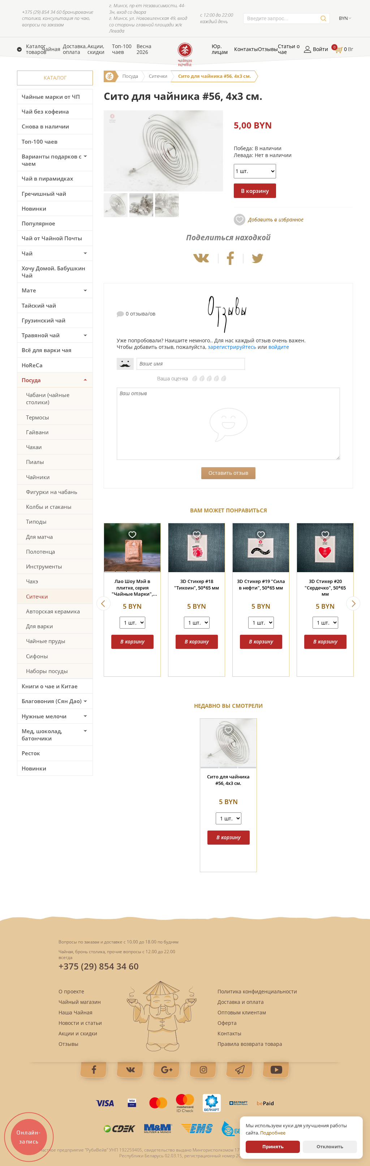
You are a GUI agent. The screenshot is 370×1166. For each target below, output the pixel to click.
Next (353, 603)
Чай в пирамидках (47, 178)
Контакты (246, 49)
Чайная (51, 49)
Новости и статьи (80, 1022)
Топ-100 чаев (122, 49)
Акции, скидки (95, 49)
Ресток (31, 753)
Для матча (39, 536)
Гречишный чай (44, 193)
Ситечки (37, 596)
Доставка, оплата (75, 49)
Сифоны (37, 656)
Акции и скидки (78, 1033)
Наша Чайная (75, 1012)
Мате (29, 290)
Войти (320, 49)
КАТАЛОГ (55, 77)
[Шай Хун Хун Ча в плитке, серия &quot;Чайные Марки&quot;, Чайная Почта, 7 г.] (261, 548)
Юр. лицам (220, 49)
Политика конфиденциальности (257, 991)
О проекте (71, 991)
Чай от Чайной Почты (52, 238)
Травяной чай (41, 335)
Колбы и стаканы (49, 506)
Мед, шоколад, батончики (42, 734)
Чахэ (32, 581)
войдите (278, 346)
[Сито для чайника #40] (132, 548)
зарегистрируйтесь (232, 346)
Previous (103, 603)
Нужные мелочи (44, 716)
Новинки (34, 208)
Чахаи (34, 447)
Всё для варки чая (47, 350)
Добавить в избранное (276, 219)
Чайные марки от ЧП (51, 96)
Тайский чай (39, 305)
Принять (273, 1146)
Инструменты (44, 566)
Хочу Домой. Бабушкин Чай (53, 272)
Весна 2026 (144, 49)
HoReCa (32, 365)
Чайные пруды (45, 641)
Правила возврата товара (250, 1043)
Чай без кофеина (45, 111)
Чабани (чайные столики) (47, 398)
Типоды (36, 521)
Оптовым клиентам (242, 1012)
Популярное (38, 223)
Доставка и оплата (241, 1001)
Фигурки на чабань (51, 491)
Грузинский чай (43, 320)
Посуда (31, 380)
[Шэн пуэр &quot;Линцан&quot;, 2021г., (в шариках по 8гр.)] (196, 548)
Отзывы (268, 49)
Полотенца (40, 551)
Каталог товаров (36, 49)
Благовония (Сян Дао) (52, 701)
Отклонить (330, 1146)
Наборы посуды (47, 671)
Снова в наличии (45, 126)
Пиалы (35, 461)
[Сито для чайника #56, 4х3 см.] (228, 743)
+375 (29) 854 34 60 (99, 966)
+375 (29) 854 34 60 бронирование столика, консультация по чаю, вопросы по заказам (57, 18)
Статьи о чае (289, 49)
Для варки (39, 626)
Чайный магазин (80, 1001)
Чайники (38, 477)
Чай (27, 253)
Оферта (227, 1022)
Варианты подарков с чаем (51, 160)
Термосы (37, 417)
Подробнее (272, 1132)
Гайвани (37, 432)
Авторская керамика (53, 611)
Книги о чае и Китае (50, 686)
